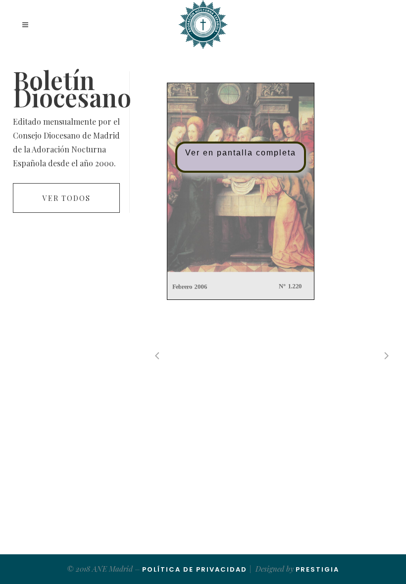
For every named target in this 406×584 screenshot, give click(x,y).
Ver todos (67, 198)
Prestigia (317, 569)
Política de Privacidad (194, 569)
